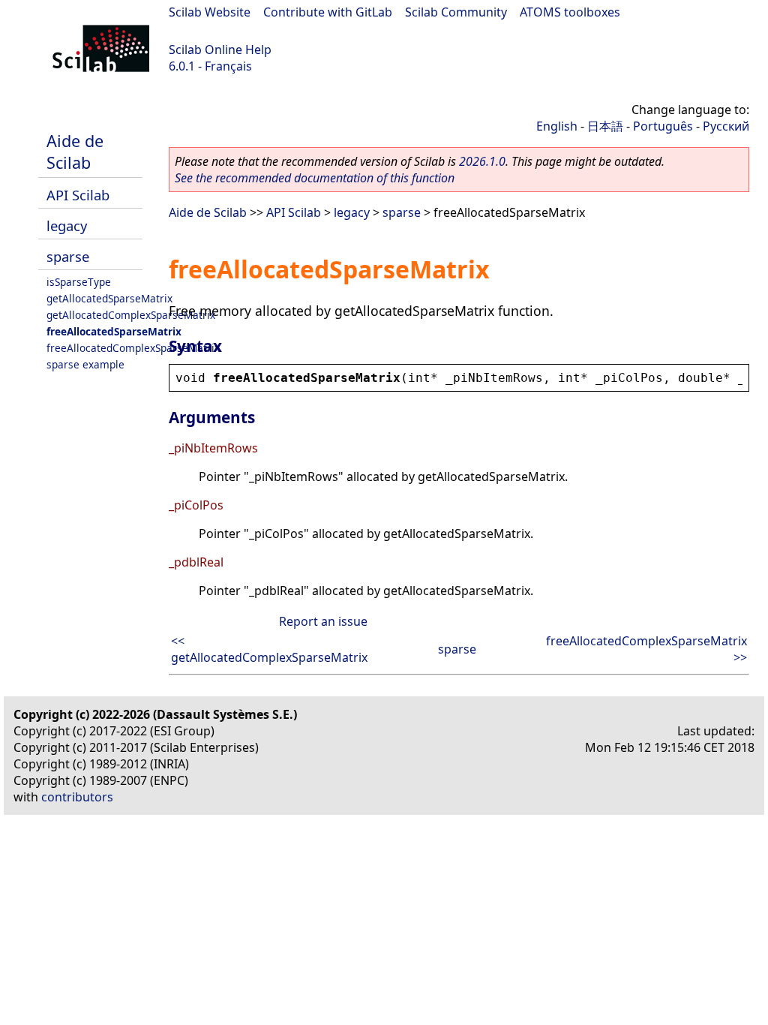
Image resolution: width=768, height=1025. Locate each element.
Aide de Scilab (75, 151)
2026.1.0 (482, 161)
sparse (67, 256)
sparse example (85, 364)
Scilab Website (209, 12)
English (557, 126)
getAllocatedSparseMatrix (109, 298)
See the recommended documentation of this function (314, 178)
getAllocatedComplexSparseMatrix (130, 315)
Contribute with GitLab (327, 12)
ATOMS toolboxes (570, 12)
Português (663, 126)
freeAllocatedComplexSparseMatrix (133, 348)
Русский (726, 126)
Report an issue (323, 621)
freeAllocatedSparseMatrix (114, 331)
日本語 (605, 126)
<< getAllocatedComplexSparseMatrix (269, 649)
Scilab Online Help (220, 49)
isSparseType (78, 282)
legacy (66, 225)
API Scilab (78, 194)
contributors (77, 797)
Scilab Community (456, 12)
